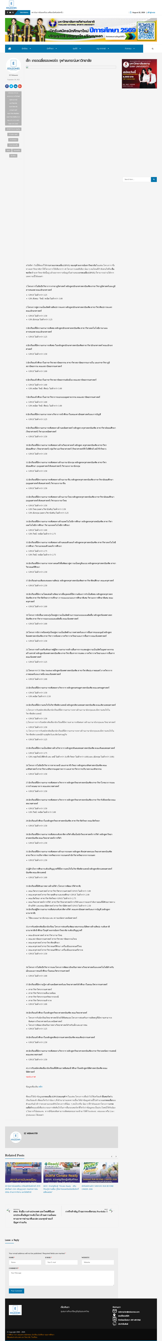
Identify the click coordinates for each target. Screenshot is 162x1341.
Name (12, 1257)
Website (85, 1257)
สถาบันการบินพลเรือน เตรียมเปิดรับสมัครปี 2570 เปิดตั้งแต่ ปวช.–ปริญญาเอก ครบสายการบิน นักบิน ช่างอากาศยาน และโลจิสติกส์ (22, 1189)
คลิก (40, 1087)
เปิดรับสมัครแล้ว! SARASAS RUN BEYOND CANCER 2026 (97, 1187)
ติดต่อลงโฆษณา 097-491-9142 (129, 1320)
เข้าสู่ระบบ (151, 12)
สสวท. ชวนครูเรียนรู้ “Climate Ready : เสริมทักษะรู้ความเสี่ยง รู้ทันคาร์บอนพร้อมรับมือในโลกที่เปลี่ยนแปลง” (61, 1189)
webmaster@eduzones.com (128, 1311)
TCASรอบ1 (13, 140)
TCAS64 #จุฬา (13, 134)
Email (48, 1257)
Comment (14, 1268)
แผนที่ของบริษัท (123, 1316)
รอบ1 (8, 150)
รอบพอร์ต (17, 150)
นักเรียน (13, 155)
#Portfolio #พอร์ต (13, 129)
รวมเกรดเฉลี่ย (13, 145)
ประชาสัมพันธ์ (123, 1324)
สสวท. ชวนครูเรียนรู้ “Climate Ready (45, 12)
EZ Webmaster (13, 75)
